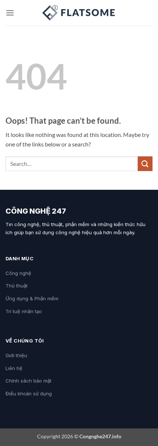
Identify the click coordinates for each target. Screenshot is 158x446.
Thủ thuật (17, 286)
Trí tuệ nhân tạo (24, 311)
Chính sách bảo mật (28, 381)
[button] (10, 13)
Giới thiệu (16, 355)
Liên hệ (14, 368)
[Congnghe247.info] (79, 13)
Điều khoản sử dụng (29, 393)
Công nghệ (18, 273)
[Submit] (145, 163)
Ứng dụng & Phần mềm (32, 298)
